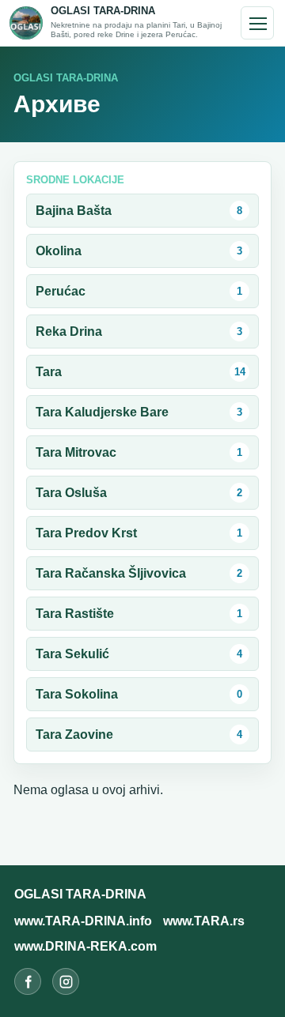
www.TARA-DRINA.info (83, 921)
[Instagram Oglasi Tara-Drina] (65, 981)
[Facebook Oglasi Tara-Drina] (27, 981)
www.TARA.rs (204, 921)
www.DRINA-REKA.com (85, 946)
